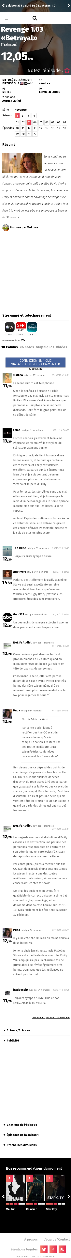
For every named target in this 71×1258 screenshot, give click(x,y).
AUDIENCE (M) (11, 100)
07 (52, 122)
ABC (30, 83)
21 (29, 134)
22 (35, 134)
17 (58, 128)
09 (64, 122)
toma (16, 430)
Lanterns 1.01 (47, 5)
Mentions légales (24, 1249)
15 (46, 128)
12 (29, 128)
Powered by (8, 340)
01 (17, 122)
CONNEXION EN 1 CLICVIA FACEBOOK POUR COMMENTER (35, 362)
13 (35, 128)
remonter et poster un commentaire (51, 1017)
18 (64, 128)
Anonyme (19, 571)
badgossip (20, 989)
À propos (31, 1239)
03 (29, 122)
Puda (16, 710)
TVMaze (35, 1256)
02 (23, 122)
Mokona (32, 227)
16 (52, 128)
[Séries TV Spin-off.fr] (22, 18)
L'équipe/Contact (57, 1239)
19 (17, 134)
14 (40, 128)
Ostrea (18, 375)
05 (41, 122)
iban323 (18, 614)
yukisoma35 (14, 5)
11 (23, 128)
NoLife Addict (22, 642)
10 (17, 128)
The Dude (19, 548)
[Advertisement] (35, 271)
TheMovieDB (48, 1256)
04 (35, 122)
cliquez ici (37, 368)
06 (47, 122)
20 (23, 134)
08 (58, 122)
